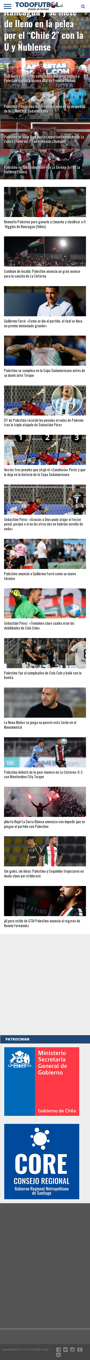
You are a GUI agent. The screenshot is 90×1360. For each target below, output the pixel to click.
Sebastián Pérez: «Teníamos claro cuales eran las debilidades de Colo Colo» (39, 625)
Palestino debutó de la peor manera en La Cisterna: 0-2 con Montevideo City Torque (43, 774)
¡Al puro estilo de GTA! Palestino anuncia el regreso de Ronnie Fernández (42, 923)
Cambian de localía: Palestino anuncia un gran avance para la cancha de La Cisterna (42, 273)
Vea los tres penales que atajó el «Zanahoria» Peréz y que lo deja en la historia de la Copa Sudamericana (45, 472)
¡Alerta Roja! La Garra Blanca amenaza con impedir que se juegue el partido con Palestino (44, 824)
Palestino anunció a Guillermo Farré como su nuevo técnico (40, 576)
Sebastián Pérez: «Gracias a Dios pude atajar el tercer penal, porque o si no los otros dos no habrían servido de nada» (43, 524)
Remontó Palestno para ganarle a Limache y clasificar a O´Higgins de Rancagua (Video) (45, 224)
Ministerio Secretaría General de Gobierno (41, 1081)
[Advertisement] (45, 984)
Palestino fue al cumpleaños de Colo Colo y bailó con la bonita (43, 675)
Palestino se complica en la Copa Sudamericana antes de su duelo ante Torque (44, 373)
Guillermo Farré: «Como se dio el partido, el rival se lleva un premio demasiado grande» (43, 323)
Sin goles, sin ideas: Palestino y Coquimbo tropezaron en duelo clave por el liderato (44, 873)
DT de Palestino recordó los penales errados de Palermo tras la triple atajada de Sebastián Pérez (44, 422)
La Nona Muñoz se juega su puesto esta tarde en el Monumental (40, 724)
